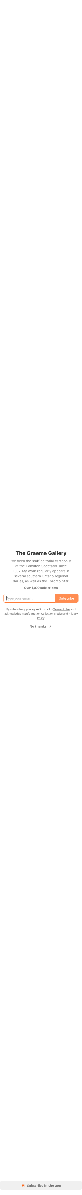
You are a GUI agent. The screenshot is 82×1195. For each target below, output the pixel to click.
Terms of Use (61, 609)
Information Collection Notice (43, 614)
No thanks (38, 626)
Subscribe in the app (44, 1185)
